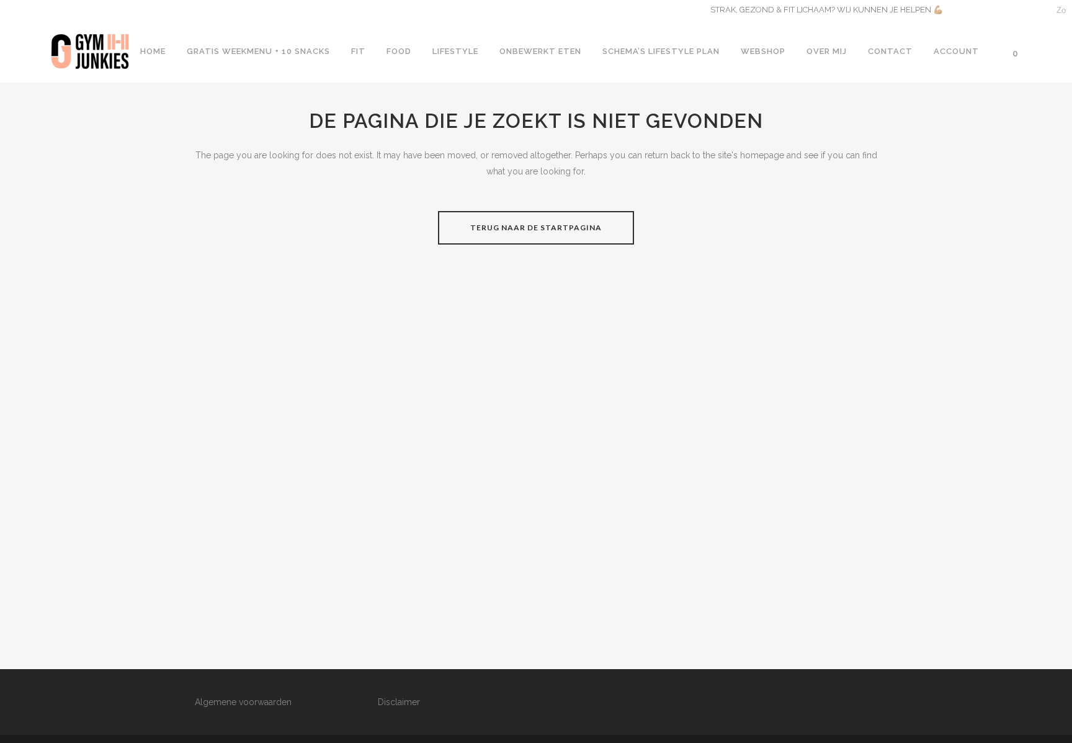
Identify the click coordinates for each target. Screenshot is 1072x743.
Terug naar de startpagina (536, 227)
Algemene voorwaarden (243, 702)
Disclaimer (399, 702)
